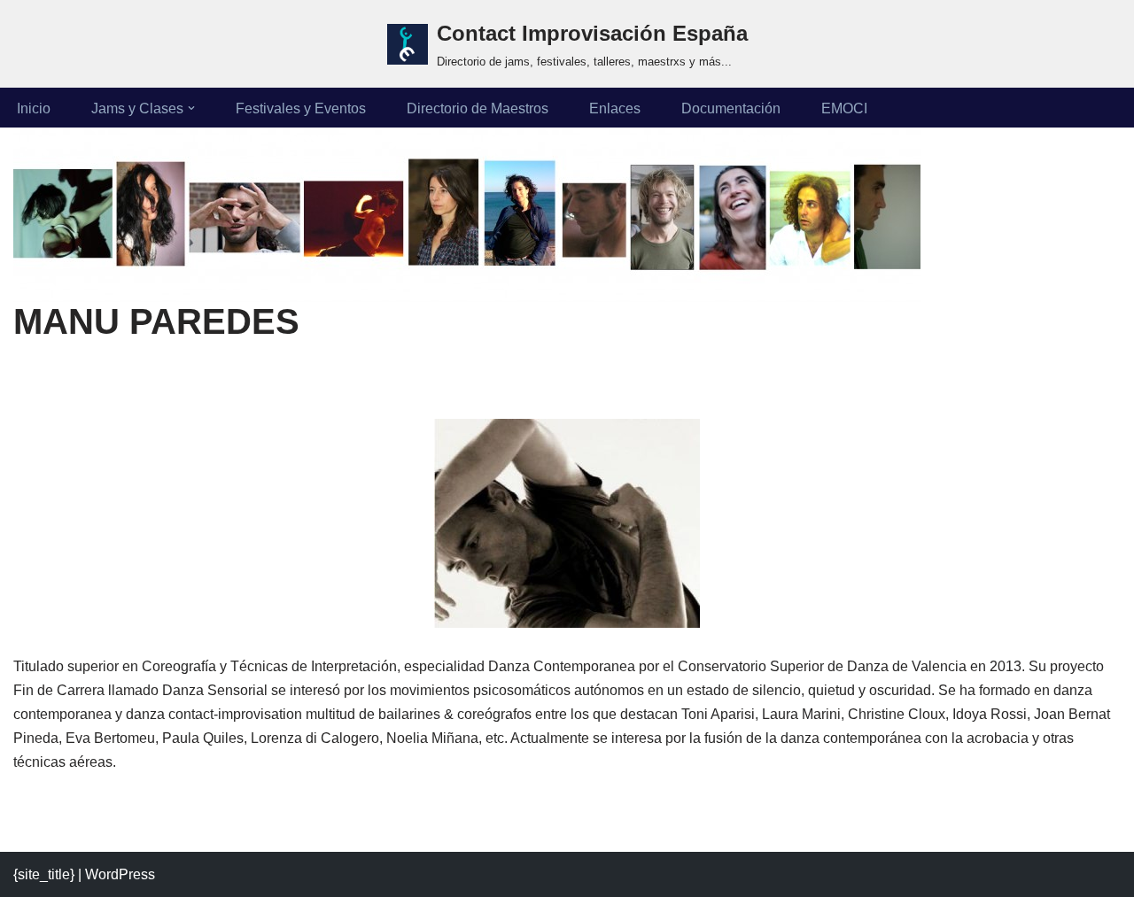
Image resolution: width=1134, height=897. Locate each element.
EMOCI (844, 108)
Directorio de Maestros (477, 108)
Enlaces (615, 108)
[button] (191, 108)
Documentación (731, 108)
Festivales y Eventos (301, 108)
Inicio (33, 108)
